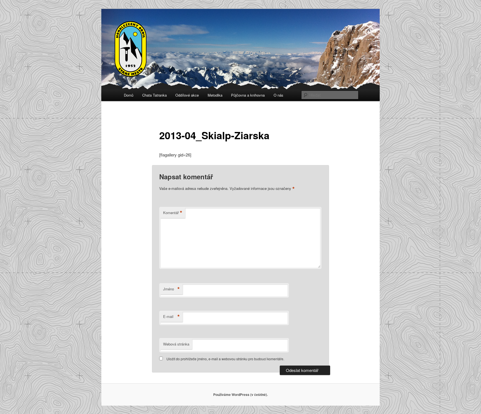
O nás (278, 95)
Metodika (215, 95)
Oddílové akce (187, 95)
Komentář (172, 212)
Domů (128, 95)
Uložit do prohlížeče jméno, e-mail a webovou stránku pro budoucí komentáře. (225, 358)
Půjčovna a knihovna (248, 95)
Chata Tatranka (154, 95)
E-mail (171, 316)
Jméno (171, 289)
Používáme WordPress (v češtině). (240, 394)
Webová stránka (176, 344)
